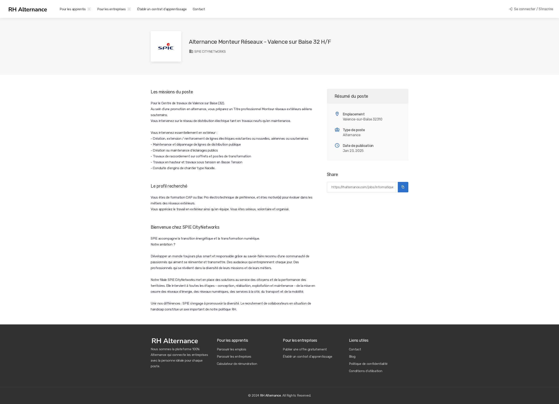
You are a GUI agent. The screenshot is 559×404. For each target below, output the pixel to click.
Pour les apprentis (73, 9)
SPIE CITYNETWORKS (210, 52)
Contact (199, 9)
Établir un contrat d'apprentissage (162, 9)
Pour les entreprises (111, 9)
